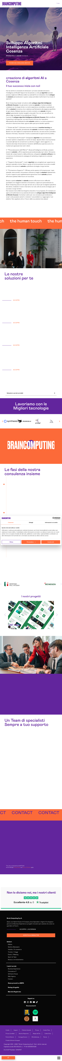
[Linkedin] (24, 1002)
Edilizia (10, 944)
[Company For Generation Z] (26, 1018)
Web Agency (12, 976)
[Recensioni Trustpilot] (35, 1012)
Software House (13, 974)
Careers (10, 979)
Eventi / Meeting (13, 954)
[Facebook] (30, 1002)
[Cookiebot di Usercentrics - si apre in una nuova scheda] (53, 518)
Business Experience (14, 969)
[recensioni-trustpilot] (31, 898)
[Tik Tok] (37, 1002)
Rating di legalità (13, 987)
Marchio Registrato (14, 991)
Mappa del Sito (36, 1033)
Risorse (45, 1037)
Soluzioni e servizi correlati (15, 393)
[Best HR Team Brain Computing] (26, 1012)
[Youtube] (34, 1002)
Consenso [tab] (10, 522)
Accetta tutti (50, 542)
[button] (2, 421)
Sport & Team (12, 957)
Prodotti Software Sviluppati (13, 1040)
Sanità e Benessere (13, 947)
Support (16, 1030)
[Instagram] (27, 1002)
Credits (7, 1030)
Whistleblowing (35, 1037)
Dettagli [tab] (31, 522)
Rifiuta (11, 542)
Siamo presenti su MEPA (16, 983)
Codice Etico (48, 1033)
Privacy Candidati (10, 1033)
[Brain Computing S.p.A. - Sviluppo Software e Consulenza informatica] (11, 3)
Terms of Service (27, 867)
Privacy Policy (17, 867)
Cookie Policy (46, 1030)
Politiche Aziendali (26, 1030)
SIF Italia (14, 625)
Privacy (37, 1030)
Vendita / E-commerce (15, 949)
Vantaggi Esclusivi (22, 1037)
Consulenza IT (12, 971)
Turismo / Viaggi (13, 952)
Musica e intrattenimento (15, 959)
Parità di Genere (10, 1037)
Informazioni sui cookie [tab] (51, 522)
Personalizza (30, 542)
